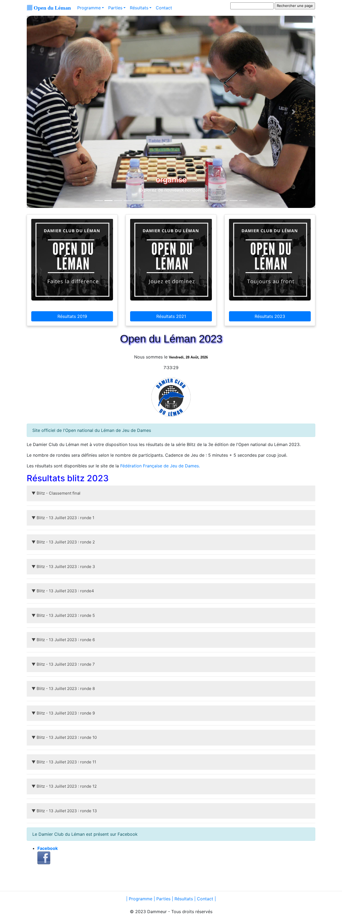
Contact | (206, 898)
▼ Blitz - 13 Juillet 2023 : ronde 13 (64, 810)
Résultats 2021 (171, 316)
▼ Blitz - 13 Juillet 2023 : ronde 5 (63, 615)
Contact (164, 7)
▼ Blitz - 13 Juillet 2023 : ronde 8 (63, 688)
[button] (48, 112)
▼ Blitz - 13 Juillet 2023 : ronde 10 (64, 737)
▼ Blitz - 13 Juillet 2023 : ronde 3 (63, 566)
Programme (89, 7)
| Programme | (141, 898)
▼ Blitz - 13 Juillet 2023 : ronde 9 (63, 713)
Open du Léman (51, 7)
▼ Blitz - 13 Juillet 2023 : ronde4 (63, 590)
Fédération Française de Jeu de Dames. (160, 465)
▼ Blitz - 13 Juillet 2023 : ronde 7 (63, 664)
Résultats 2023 (270, 316)
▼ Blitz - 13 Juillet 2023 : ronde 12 (64, 786)
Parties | (165, 898)
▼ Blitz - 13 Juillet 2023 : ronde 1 (63, 517)
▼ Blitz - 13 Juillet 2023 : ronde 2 (63, 542)
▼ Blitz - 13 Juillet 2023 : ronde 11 (64, 761)
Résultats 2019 (72, 316)
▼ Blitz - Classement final (56, 493)
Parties (115, 7)
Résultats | (185, 898)
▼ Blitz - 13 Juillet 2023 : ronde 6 (63, 639)
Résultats (139, 7)
